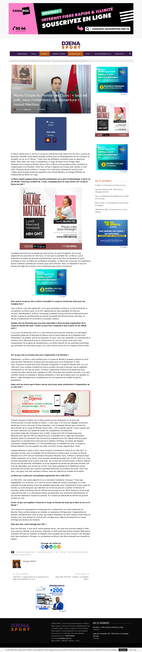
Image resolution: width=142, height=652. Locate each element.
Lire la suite (132, 650)
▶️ (47, 140)
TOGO (33, 54)
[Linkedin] (51, 547)
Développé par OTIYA (51, 145)
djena (56, 552)
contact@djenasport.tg (63, 638)
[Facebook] (42, 547)
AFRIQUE (44, 54)
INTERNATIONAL (75, 54)
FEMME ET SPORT (58, 54)
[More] (59, 547)
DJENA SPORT (22, 54)
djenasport (63, 552)
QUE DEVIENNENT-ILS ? (103, 54)
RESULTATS (119, 54)
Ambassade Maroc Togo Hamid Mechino (25, 552)
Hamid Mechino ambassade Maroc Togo (77, 552)
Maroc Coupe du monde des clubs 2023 (21, 554)
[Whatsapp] (55, 547)
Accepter (123, 650)
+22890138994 (70, 636)
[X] (47, 547)
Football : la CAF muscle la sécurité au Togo (110, 185)
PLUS (88, 54)
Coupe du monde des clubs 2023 (45, 552)
